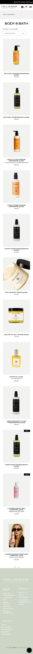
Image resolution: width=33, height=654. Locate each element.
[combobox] (14, 33)
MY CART (5, 632)
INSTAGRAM (23, 597)
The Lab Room (13, 647)
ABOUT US (23, 592)
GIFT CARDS (6, 627)
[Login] (22, 7)
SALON (21, 604)
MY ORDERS (6, 634)
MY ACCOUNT (7, 629)
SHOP (4, 625)
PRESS (21, 595)
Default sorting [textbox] (10, 33)
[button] (29, 650)
